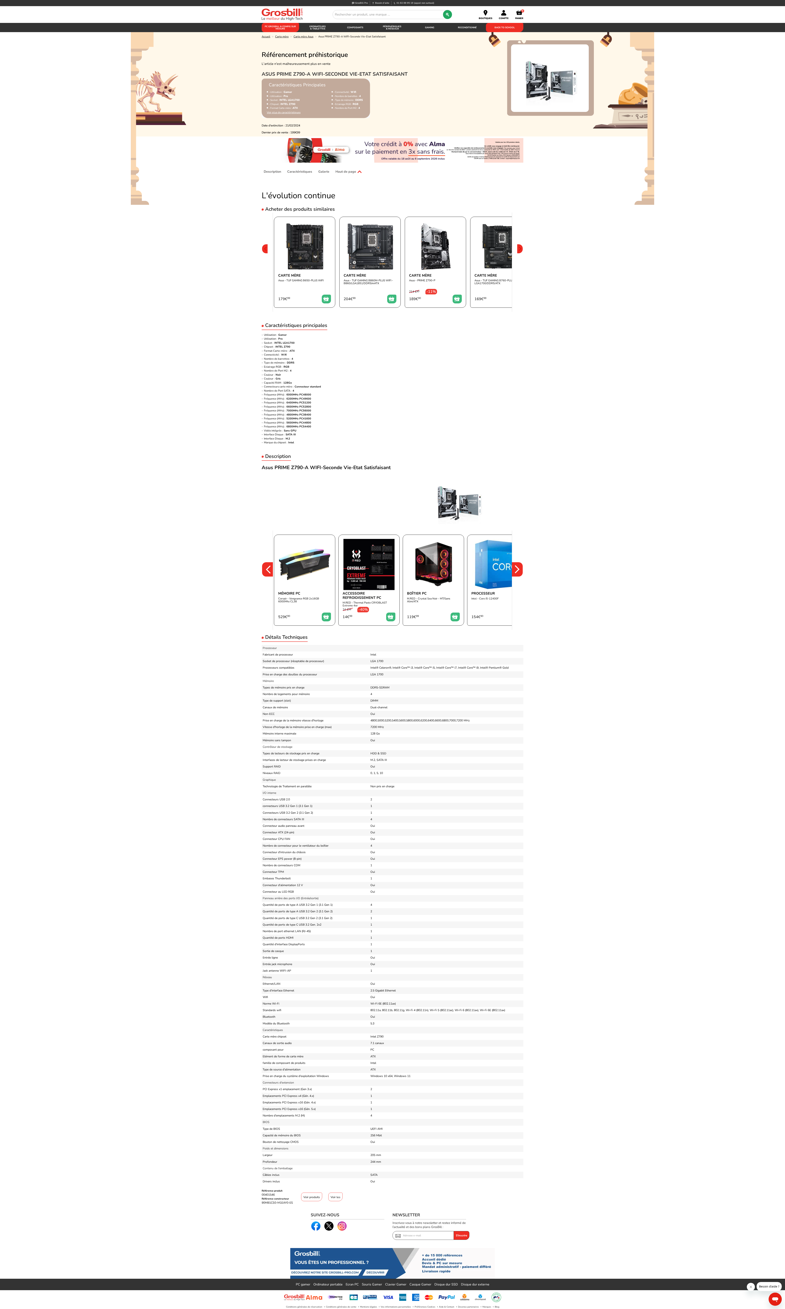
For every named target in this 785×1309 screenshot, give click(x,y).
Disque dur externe (475, 1284)
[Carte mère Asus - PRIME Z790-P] (435, 262)
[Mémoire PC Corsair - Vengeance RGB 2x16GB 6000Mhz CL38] (304, 580)
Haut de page (345, 171)
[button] (265, 262)
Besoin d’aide (382, 3)
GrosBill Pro (361, 3)
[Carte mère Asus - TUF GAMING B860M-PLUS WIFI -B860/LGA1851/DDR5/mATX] (370, 262)
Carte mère (282, 36)
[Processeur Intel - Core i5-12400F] (497, 580)
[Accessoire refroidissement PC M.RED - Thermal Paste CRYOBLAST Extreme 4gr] (369, 580)
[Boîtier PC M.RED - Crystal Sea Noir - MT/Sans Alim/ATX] (433, 580)
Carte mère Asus (303, 36)
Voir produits (311, 1197)
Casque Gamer (420, 1284)
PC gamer (303, 1284)
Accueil (266, 36)
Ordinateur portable (328, 1284)
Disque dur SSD (446, 1284)
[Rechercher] (447, 14)
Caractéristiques (299, 171)
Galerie (323, 171)
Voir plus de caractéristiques (284, 112)
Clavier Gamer (395, 1284)
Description (272, 171)
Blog (497, 1306)
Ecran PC (352, 1284)
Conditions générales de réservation (304, 1306)
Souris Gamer (372, 1284)
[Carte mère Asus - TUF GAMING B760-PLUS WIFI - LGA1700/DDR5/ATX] (500, 262)
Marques (486, 1306)
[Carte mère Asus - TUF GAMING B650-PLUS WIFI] (304, 262)
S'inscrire (461, 1235)
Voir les (335, 1197)
